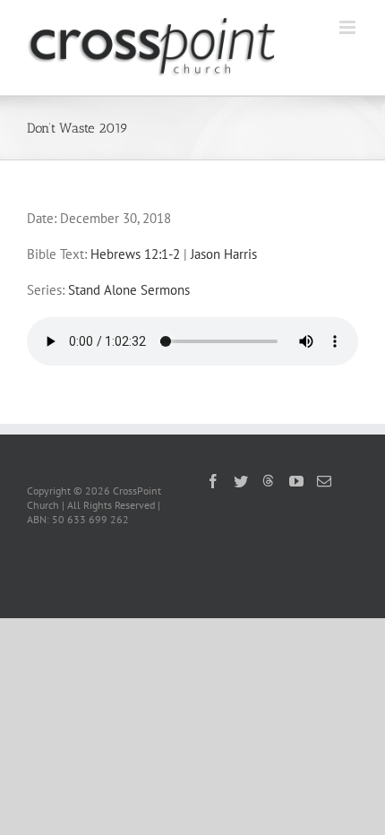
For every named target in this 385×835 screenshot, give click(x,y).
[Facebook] (213, 481)
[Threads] (268, 480)
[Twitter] (241, 481)
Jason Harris (224, 254)
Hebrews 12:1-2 (135, 254)
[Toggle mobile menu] (348, 27)
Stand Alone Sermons (129, 289)
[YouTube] (296, 481)
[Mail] (324, 481)
